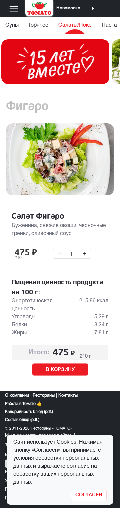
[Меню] (13, 8)
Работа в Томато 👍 (23, 404)
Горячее (38, 25)
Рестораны (44, 396)
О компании (17, 396)
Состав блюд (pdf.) (22, 420)
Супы (12, 25)
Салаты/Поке (75, 25)
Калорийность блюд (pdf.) (29, 412)
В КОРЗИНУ (60, 369)
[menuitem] (12, 27)
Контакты (68, 396)
